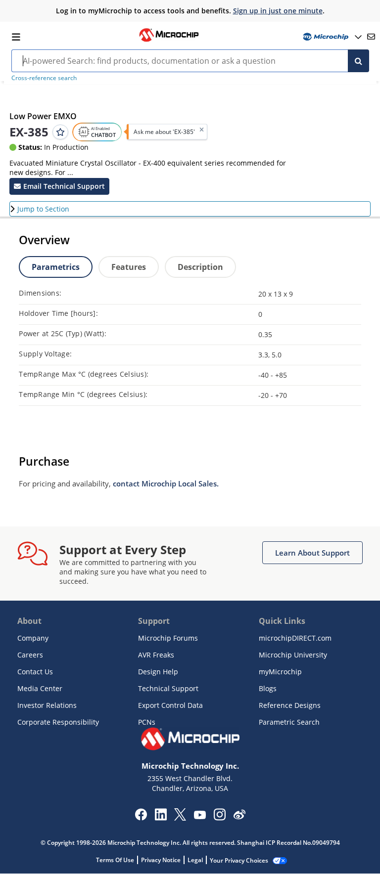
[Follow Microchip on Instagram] (219, 818)
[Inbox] (371, 36)
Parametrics (56, 267)
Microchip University (293, 654)
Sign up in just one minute (278, 10)
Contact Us (35, 671)
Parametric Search (289, 722)
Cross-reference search (44, 78)
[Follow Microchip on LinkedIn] (160, 818)
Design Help (158, 671)
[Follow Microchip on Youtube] (199, 816)
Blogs (268, 688)
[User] (331, 36)
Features (128, 267)
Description (200, 267)
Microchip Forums (168, 638)
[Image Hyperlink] (168, 40)
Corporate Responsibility (58, 722)
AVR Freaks (156, 654)
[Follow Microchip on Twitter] (180, 818)
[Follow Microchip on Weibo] (239, 817)
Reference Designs (290, 705)
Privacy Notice (161, 860)
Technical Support (168, 688)
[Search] (358, 60)
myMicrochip (280, 671)
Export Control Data (170, 705)
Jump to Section (43, 209)
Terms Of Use (115, 860)
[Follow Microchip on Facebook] (141, 818)
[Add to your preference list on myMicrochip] (60, 132)
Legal (195, 860)
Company (32, 638)
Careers (30, 654)
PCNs (146, 722)
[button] (59, 186)
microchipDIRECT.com (295, 638)
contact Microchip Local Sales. (166, 483)
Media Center (39, 688)
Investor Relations (47, 705)
